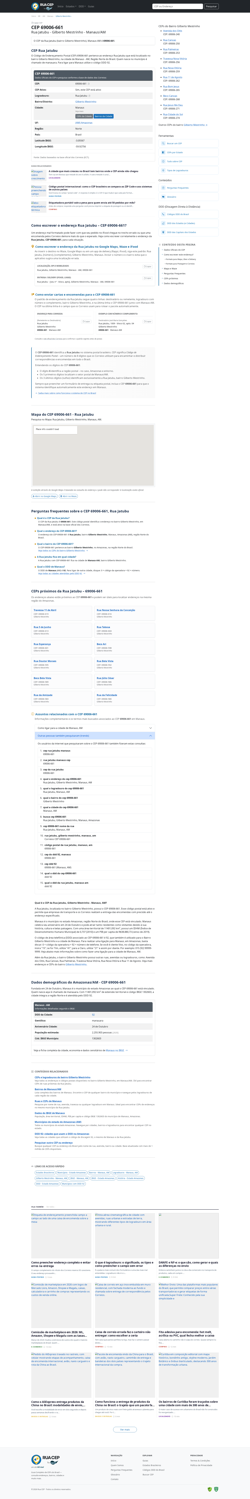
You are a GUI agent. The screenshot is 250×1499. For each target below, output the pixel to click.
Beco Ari (101, 644)
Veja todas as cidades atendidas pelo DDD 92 (60, 573)
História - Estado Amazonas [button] (131, 1178)
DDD (81, 6)
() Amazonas (83, 122)
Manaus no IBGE (115, 1050)
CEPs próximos (171, 278)
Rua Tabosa (103, 627)
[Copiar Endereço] (89, 95)
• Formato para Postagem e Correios (180, 264)
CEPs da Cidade (84, 116)
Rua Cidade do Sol (173, 114)
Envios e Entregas (39, 1416)
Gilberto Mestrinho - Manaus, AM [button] (51, 1178)
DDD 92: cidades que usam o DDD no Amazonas (62, 1133)
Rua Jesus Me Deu (173, 105)
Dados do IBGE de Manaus (50, 1113)
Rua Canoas (169, 40)
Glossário (115, 1474)
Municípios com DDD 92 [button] (73, 1183)
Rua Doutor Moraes (45, 661)
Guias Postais (55, 196)
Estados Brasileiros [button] (45, 1172)
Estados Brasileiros (152, 1465)
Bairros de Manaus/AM (48, 1089)
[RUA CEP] (42, 6)
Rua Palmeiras (171, 49)
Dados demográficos (174, 283)
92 (93, 1014)
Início (61, 6)
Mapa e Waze (170, 268)
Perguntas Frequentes (174, 273)
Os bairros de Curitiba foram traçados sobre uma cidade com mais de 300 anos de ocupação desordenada (188, 1405)
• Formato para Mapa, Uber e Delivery (180, 259)
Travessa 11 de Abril (45, 610)
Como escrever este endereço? (178, 254)
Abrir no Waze (69, 496)
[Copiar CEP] (88, 84)
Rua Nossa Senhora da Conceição (116, 610)
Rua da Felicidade (107, 695)
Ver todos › (50, 1207)
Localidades (54, 178)
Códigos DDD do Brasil (153, 1470)
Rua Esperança (42, 644)
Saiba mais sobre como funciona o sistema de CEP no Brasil (67, 393)
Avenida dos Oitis (172, 30)
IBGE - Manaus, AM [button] (79, 1178)
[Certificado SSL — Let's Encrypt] (216, 1489)
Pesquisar (211, 6)
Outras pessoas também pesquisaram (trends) (63, 735)
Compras (53, 209)
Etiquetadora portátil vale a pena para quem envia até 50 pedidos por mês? (92, 202)
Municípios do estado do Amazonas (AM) (58, 1122)
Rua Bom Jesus (171, 86)
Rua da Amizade (43, 695)
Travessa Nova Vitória (175, 58)
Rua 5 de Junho (42, 627)
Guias (91, 6)
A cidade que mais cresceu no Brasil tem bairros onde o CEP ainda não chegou (93, 171)
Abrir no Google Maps (45, 496)
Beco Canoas (170, 95)
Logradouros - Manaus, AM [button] (125, 1172)
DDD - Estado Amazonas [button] (47, 1183)
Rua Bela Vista (105, 661)
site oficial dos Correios (53, 339)
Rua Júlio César (105, 678)
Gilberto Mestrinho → (195, 124)
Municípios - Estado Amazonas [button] (71, 1172)
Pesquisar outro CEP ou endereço (54, 1142)
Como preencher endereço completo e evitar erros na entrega (61, 1264)
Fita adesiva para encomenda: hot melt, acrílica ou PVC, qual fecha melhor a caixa (186, 1333)
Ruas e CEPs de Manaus (48, 1101)
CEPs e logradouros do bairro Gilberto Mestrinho (62, 1077)
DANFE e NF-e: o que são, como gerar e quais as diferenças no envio (188, 1264)
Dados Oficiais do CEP (174, 249)
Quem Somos (117, 1465)
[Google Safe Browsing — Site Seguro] (209, 1489)
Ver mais (125, 1429)
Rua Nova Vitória (172, 68)
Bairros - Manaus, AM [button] (99, 1172)
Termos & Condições (200, 1460)
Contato (114, 1479)
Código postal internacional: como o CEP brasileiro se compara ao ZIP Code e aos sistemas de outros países (100, 188)
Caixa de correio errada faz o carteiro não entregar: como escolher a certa (122, 1333)
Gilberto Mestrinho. (76, 964)
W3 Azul (40, 1467)
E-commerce (164, 1277)
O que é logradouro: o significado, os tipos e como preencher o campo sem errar (124, 1264)
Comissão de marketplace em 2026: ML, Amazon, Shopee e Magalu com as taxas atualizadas (58, 1335)
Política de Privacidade (201, 1465)
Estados (70, 6)
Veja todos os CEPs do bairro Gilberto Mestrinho (61, 550)
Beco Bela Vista (42, 678)
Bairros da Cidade (103, 116)
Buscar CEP (148, 1474)
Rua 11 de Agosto (172, 77)
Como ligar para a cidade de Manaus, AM (60, 728)
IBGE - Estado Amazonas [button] (102, 1178)
